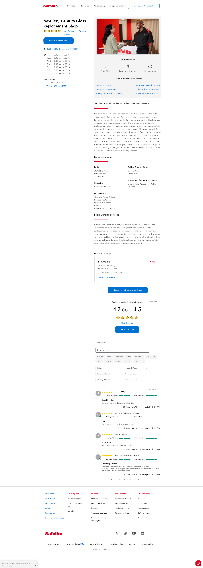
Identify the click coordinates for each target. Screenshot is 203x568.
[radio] (100, 357)
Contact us (50, 498)
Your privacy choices (73, 544)
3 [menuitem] (121, 480)
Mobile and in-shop (122, 508)
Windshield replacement (107, 89)
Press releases (143, 508)
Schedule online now (58, 40)
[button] (143, 361)
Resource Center (144, 518)
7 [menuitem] (133, 480)
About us (141, 499)
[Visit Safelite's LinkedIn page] (142, 534)
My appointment (116, 6)
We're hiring (99, 6)
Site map (132, 544)
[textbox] (159, 390)
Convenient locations (99, 499)
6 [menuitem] (130, 480)
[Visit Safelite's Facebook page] (117, 534)
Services (71, 6)
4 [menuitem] (124, 480)
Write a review (127, 329)
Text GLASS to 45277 (56, 86)
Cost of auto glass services (75, 504)
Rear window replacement (148, 85)
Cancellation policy (116, 544)
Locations (85, 6)
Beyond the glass (98, 503)
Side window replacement (148, 89)
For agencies (51, 513)
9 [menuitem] (138, 480)
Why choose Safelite (123, 499)
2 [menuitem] (119, 480)
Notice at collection (148, 544)
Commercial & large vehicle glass (99, 519)
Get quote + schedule (144, 6)
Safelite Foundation (146, 513)
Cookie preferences (96, 544)
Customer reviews (122, 513)
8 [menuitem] (135, 480)
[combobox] (108, 368)
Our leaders (142, 503)
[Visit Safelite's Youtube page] (134, 534)
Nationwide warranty (123, 503)
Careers (48, 508)
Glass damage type (99, 513)
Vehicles (71, 511)
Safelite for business (54, 518)
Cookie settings (7, 566)
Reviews (70, 31)
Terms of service (53, 544)
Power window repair (145, 93)
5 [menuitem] (127, 480)
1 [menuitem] (116, 480)
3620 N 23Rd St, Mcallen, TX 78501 (62, 49)
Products (94, 508)
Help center (50, 503)
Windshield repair (103, 85)
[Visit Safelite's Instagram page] (125, 534)
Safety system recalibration (109, 93)
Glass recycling (121, 518)
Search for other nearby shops (128, 290)
